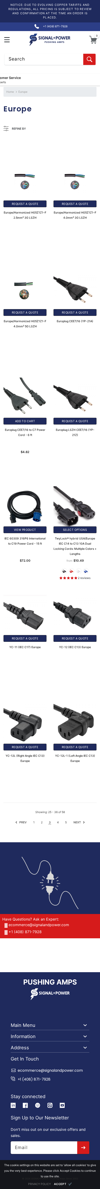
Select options (75, 530)
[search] (89, 59)
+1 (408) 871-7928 (25, 931)
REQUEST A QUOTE (25, 204)
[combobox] (50, 59)
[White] (78, 571)
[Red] (71, 571)
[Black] (64, 571)
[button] (7, 40)
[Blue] (86, 571)
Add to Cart (25, 421)
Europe (22, 91)
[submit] (83, 1147)
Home (10, 91)
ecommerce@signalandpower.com (39, 924)
